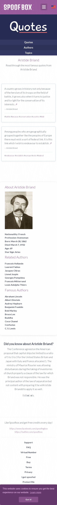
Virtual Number (29, 452)
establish (20, 155)
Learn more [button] (35, 492)
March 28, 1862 (18, 241)
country (36, 116)
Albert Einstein (12, 300)
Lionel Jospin (11, 274)
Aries (17, 252)
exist (34, 155)
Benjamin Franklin (14, 307)
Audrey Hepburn (13, 303)
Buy (29, 462)
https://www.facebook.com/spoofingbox (29, 428)
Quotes (28, 42)
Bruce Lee (10, 314)
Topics (28, 52)
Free (28, 457)
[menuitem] (28, 42)
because (15, 116)
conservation (25, 116)
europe (28, 155)
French (21, 234)
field (42, 116)
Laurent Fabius (12, 267)
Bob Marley (11, 310)
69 (11, 248)
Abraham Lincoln (13, 296)
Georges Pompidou (15, 277)
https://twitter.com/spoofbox (28, 431)
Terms (28, 467)
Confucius (10, 324)
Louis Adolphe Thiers (16, 284)
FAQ (28, 447)
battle (8, 116)
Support (28, 442)
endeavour (10, 155)
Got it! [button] (29, 499)
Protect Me (28, 482)
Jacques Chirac (12, 270)
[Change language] (53, 6)
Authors (28, 47)
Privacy (28, 472)
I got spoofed (28, 477)
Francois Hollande (14, 263)
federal (41, 155)
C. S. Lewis (10, 328)
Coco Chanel (11, 321)
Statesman (22, 237)
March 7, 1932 (18, 244)
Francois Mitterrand (15, 281)
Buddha (9, 317)
